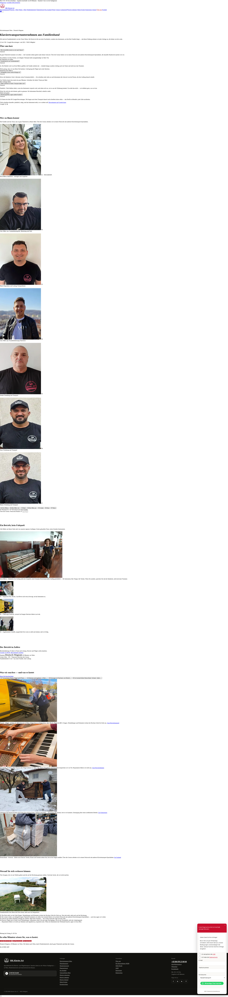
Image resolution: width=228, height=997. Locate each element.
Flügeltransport (64, 963)
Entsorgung (88, 10)
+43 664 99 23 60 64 (13, 3)
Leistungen (63, 10)
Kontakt (104, 10)
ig (177, 981)
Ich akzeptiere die (208, 954)
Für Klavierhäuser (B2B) (122, 963)
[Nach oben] (0, 996)
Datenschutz (119, 973)
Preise (53, 10)
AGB (117, 968)
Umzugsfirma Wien (65, 973)
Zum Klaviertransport (113, 723)
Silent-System (81, 10)
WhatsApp (3, 2)
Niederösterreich (31, 10)
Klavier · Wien (14, 10)
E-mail (200, 960)
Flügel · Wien (22, 10)
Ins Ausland (48, 10)
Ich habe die (210, 957)
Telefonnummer (204, 968)
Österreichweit (40, 10)
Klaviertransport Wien (66, 961)
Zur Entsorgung (102, 812)
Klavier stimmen (72, 10)
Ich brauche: (203, 975)
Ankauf (94, 10)
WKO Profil (119, 966)
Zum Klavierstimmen (98, 768)
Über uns (99, 10)
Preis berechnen (27, 941)
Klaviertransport (5, 10)
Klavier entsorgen (65, 975)
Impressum (119, 970)
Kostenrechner (64, 984)
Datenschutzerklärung (213, 991)
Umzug (58, 10)
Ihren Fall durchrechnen (6, 676)
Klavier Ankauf (64, 979)
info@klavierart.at (17, 941)
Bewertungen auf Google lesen (57, 102)
